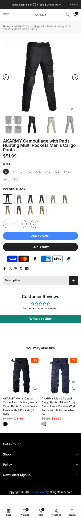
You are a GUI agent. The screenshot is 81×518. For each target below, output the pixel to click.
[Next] (75, 77)
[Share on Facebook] (4, 268)
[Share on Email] (27, 268)
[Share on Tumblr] (21, 268)
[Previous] (6, 77)
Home (6, 26)
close (75, 4)
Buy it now (40, 246)
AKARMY (40, 14)
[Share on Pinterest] (15, 268)
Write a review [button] (40, 319)
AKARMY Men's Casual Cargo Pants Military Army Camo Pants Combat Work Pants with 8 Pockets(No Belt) (20, 406)
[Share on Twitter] (10, 268)
